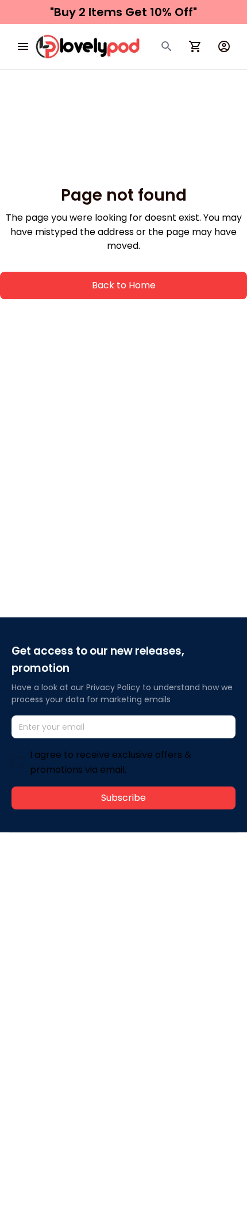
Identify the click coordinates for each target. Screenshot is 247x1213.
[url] (182, 894)
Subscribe (123, 797)
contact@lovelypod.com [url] (84, 893)
